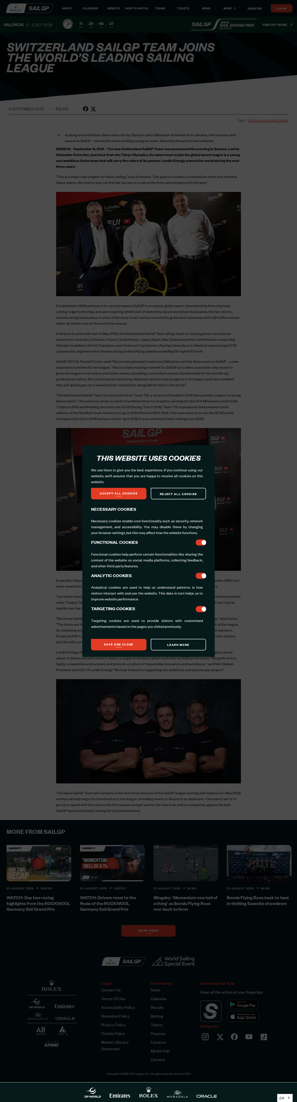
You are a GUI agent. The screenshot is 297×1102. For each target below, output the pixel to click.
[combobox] (285, 1098)
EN (281, 1097)
